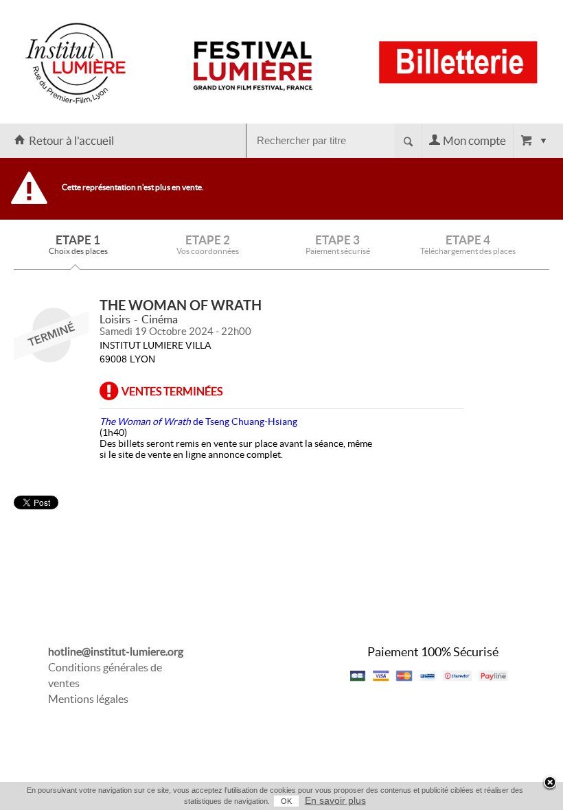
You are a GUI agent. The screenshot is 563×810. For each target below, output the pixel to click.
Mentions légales (88, 699)
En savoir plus (335, 800)
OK (286, 801)
